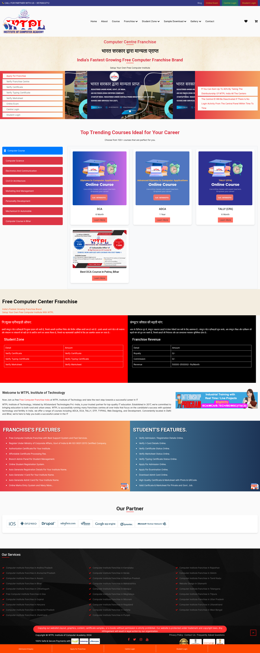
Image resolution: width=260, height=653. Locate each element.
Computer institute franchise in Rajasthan (199, 567)
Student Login (181, 649)
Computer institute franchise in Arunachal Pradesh (30, 573)
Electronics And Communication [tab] (21, 170)
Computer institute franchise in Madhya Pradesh (116, 578)
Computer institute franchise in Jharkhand (26, 615)
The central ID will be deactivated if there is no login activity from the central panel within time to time (227, 92)
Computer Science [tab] (15, 160)
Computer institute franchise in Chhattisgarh (27, 588)
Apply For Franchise (16, 76)
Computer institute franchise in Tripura (198, 594)
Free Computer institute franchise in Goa (26, 594)
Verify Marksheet (14, 98)
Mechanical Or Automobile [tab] (18, 211)
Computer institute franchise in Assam (24, 578)
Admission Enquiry (26, 649)
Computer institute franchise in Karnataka (113, 567)
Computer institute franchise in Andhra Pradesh (29, 567)
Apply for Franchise (77, 649)
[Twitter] (134, 639)
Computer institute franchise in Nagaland (113, 604)
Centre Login (130, 649)
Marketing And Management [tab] (20, 191)
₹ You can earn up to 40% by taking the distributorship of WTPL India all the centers (223, 79)
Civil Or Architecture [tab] (15, 181)
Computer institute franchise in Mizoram (112, 599)
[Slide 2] (132, 110)
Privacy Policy (176, 635)
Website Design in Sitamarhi (193, 583)
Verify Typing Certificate (18, 92)
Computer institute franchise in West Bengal (200, 609)
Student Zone (149, 21)
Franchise (129, 21)
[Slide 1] (126, 110)
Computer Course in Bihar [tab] (18, 221)
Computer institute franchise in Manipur (112, 588)
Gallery (194, 21)
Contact (209, 21)
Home (94, 21)
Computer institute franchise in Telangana (199, 588)
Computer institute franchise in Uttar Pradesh (201, 599)
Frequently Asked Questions (210, 635)
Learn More (99, 220)
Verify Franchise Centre (17, 81)
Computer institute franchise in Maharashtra (114, 583)
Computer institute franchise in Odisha (111, 609)
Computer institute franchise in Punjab (111, 615)
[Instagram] (141, 639)
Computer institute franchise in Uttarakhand (200, 604)
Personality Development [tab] (18, 201)
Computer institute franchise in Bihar (24, 583)
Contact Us (189, 635)
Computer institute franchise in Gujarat (25, 599)
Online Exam (12, 103)
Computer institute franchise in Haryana (25, 604)
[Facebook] (129, 639)
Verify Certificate (14, 87)
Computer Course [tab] (16, 150)
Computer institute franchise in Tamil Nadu (200, 578)
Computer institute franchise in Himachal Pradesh (30, 609)
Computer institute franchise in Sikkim (198, 573)
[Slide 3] (135, 111)
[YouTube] (147, 639)
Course (116, 21)
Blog (200, 3)
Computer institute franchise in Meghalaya (113, 594)
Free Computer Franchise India (34, 399)
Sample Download (174, 21)
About (104, 21)
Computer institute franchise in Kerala (111, 573)
